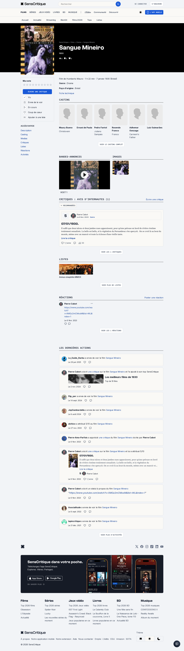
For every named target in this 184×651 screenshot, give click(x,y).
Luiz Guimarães (154, 127)
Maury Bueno (65, 127)
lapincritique (74, 521)
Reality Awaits (147, 613)
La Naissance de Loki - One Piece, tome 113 (127, 615)
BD (119, 600)
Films (72, 42)
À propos (25, 639)
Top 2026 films (28, 605)
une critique (93, 371)
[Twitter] (136, 547)
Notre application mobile (42, 639)
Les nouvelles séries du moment (56, 619)
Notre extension (63, 639)
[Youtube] (161, 547)
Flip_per (72, 396)
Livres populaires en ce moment (104, 622)
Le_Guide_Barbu (76, 358)
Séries (49, 600)
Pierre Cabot (82, 214)
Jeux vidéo (76, 600)
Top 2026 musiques (150, 605)
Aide (75, 639)
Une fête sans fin (125, 609)
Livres (97, 600)
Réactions (66, 297)
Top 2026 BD (123, 605)
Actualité (25, 617)
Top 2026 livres (100, 605)
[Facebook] (141, 547)
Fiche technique (66, 93)
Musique (146, 600)
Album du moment (149, 617)
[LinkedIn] (156, 547)
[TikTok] (151, 547)
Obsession (25, 609)
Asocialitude (74, 507)
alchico (71, 424)
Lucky (47, 613)
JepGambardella (76, 410)
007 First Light (75, 609)
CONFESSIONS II (149, 609)
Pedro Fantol (100, 127)
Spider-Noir (50, 609)
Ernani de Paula (84, 127)
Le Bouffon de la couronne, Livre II (101, 615)
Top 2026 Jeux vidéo (79, 605)
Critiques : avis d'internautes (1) (84, 199)
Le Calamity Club (101, 609)
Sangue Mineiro (89, 42)
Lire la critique (68, 238)
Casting (64, 99)
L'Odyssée (25, 613)
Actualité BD (123, 620)
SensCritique (64, 42)
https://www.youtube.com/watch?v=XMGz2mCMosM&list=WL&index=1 (107, 493)
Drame (78, 42)
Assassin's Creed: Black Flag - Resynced (80, 615)
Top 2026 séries (52, 605)
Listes (63, 259)
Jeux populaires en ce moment (79, 622)
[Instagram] (146, 547)
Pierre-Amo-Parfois (77, 437)
